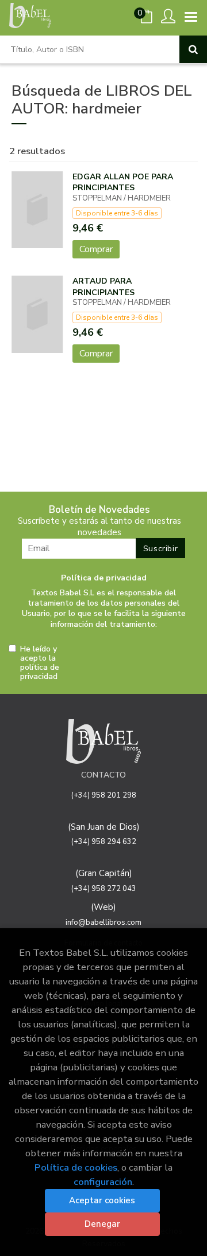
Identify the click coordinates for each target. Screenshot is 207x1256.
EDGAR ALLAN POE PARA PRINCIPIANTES (122, 182)
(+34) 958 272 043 (103, 889)
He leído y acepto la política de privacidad (39, 663)
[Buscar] (193, 49)
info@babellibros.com (103, 922)
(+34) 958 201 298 (103, 795)
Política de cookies (75, 1167)
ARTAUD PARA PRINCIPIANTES (103, 287)
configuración (103, 1181)
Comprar (96, 249)
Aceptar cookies (102, 1200)
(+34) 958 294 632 (103, 842)
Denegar (102, 1224)
